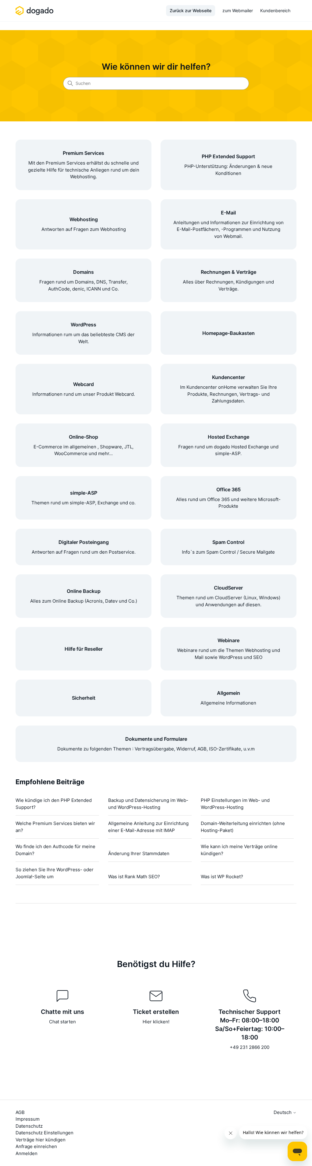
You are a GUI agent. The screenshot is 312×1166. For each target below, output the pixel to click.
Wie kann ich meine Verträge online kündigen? (239, 850)
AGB (20, 1112)
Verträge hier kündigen (41, 1140)
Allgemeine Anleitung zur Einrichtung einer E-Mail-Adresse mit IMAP (148, 826)
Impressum (28, 1119)
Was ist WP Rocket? (222, 876)
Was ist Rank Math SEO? (134, 876)
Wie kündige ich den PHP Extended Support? (54, 803)
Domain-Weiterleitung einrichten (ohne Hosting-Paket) (243, 826)
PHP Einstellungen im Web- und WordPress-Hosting (235, 803)
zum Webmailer (237, 10)
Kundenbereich (275, 10)
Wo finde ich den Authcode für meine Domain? (55, 850)
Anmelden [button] (26, 1153)
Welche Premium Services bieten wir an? (55, 826)
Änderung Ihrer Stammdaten (138, 853)
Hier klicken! (156, 1022)
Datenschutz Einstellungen (44, 1133)
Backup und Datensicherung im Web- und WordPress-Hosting (148, 803)
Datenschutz (29, 1126)
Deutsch (283, 1112)
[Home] (35, 10)
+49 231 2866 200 (249, 1047)
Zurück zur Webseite (190, 10)
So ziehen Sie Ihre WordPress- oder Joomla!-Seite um (55, 873)
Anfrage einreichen (36, 1146)
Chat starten (62, 1022)
